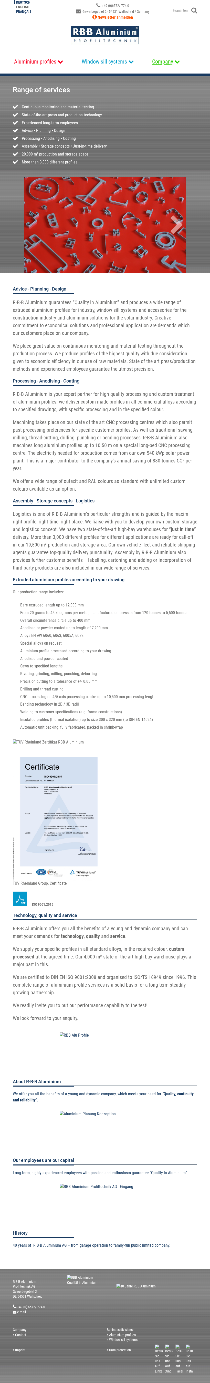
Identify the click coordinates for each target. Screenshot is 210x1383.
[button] (183, 225)
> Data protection (119, 1350)
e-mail (21, 1312)
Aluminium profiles (35, 61)
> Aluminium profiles (121, 1335)
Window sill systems (104, 61)
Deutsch (23, 2)
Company (162, 61)
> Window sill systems (122, 1340)
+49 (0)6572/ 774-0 (115, 6)
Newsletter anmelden (115, 17)
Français (24, 11)
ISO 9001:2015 (42, 904)
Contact (20, 1335)
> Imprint (19, 1350)
